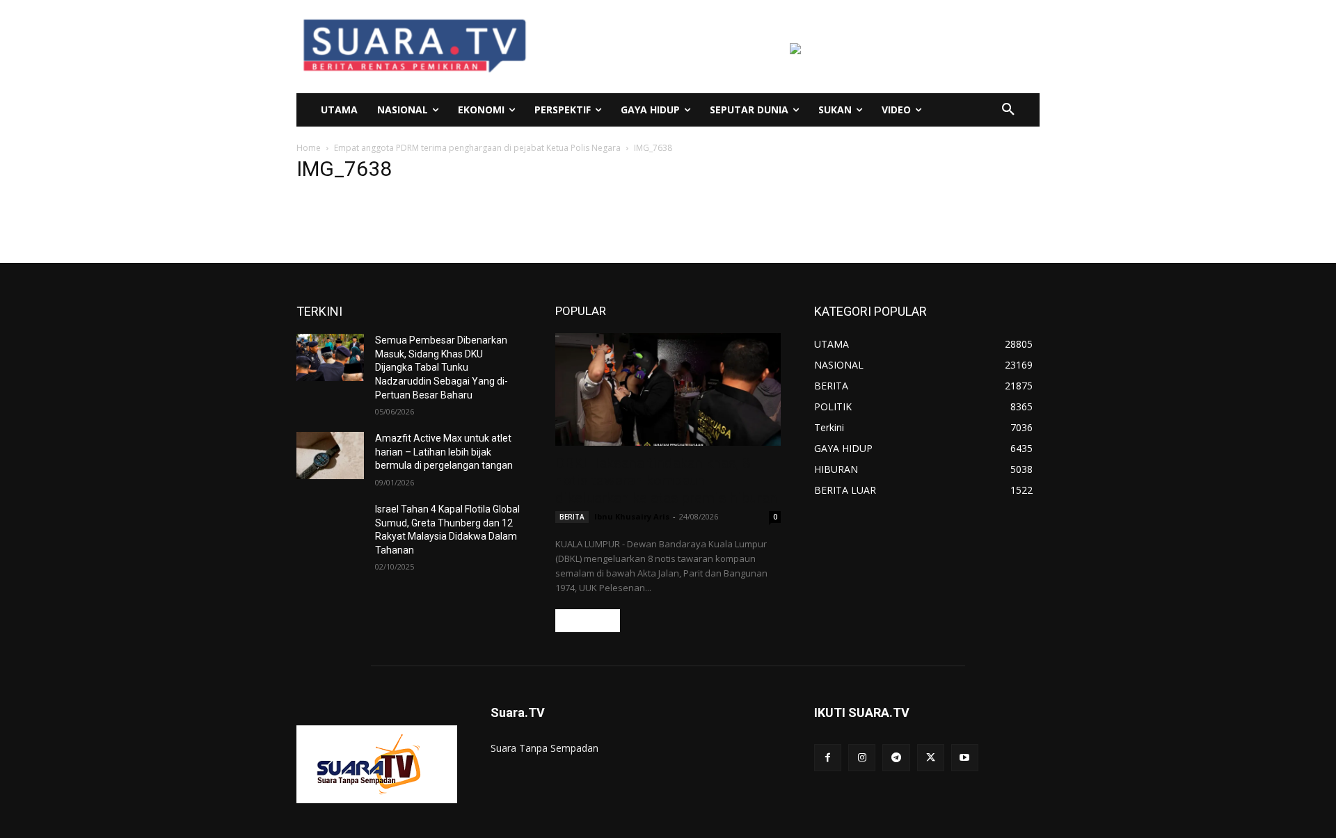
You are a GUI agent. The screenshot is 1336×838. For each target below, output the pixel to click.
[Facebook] (827, 757)
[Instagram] (861, 757)
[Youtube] (964, 757)
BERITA (571, 517)
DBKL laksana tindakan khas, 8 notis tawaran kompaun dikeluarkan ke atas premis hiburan (666, 480)
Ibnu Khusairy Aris (631, 516)
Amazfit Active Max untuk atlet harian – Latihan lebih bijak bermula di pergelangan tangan (444, 452)
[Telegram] (895, 757)
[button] (1008, 110)
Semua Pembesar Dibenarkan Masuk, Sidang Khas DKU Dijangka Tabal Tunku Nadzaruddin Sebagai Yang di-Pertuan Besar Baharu (441, 367)
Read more (588, 620)
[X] (930, 757)
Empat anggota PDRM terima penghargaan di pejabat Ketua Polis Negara (477, 148)
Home (308, 148)
